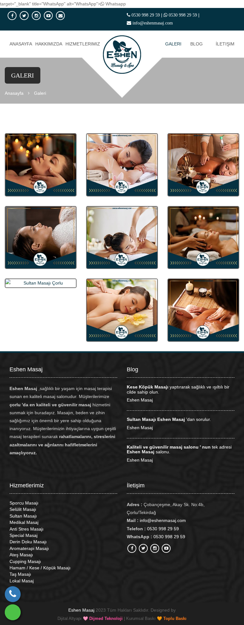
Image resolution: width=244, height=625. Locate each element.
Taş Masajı (20, 574)
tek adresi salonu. (179, 449)
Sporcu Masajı (24, 502)
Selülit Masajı (23, 509)
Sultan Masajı (23, 516)
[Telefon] (13, 594)
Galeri (173, 43)
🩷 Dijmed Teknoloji (103, 618)
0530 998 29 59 (145, 15)
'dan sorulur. (169, 419)
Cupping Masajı (25, 561)
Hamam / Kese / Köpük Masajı (40, 567)
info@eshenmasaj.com (152, 23)
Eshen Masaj (140, 399)
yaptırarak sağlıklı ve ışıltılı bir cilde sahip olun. (178, 389)
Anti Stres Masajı (27, 529)
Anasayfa (21, 43)
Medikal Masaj (24, 522)
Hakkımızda (48, 43)
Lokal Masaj (22, 580)
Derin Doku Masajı (28, 541)
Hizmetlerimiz (82, 43)
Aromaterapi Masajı (29, 548)
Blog (196, 43)
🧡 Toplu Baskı (171, 618)
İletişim (225, 43)
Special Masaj (23, 535)
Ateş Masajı (21, 554)
